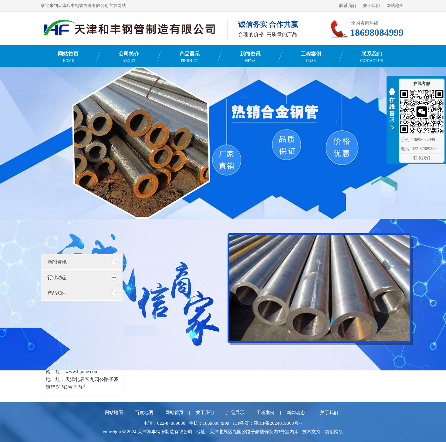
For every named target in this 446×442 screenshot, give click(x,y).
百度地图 (144, 412)
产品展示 (189, 57)
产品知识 (57, 292)
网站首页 (68, 57)
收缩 (392, 110)
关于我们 (371, 5)
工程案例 (311, 57)
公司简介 (129, 57)
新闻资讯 (250, 57)
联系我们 (347, 5)
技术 (306, 431)
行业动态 (57, 277)
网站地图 (395, 5)
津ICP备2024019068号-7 (278, 423)
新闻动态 (296, 412)
